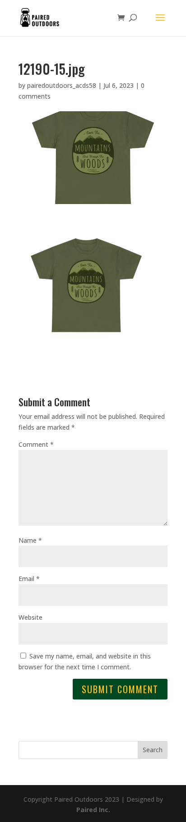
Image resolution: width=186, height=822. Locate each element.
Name (30, 540)
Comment (36, 444)
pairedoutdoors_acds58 (61, 85)
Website (30, 617)
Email (29, 578)
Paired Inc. (93, 809)
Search (153, 749)
